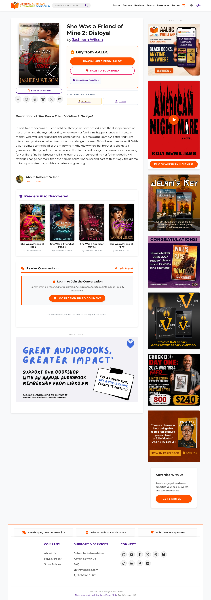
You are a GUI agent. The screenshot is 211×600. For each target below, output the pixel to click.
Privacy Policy (52, 558)
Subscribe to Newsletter (89, 553)
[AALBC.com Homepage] (30, 5)
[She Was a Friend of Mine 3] (91, 223)
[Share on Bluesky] (43, 99)
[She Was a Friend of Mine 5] (32, 223)
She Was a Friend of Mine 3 (92, 245)
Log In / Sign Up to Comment (79, 298)
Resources (163, 5)
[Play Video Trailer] (174, 120)
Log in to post (125, 268)
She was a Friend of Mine (121, 245)
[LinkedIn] (132, 563)
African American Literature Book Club (96, 595)
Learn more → (35, 181)
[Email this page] (60, 99)
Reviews (139, 5)
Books (116, 5)
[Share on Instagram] (26, 99)
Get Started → (174, 498)
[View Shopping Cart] (184, 5)
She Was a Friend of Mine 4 (62, 245)
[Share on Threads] (35, 99)
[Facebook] (140, 554)
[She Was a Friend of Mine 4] (62, 223)
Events (151, 5)
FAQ (76, 564)
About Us (50, 553)
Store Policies (52, 564)
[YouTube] (132, 554)
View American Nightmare (176, 164)
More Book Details (86, 80)
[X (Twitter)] (148, 554)
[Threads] (156, 554)
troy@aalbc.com (87, 569)
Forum (176, 5)
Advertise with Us (85, 558)
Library (122, 101)
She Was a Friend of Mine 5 (32, 245)
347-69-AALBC (86, 575)
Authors (127, 5)
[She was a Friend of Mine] (121, 223)
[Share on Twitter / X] (51, 99)
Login (197, 5)
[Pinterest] (140, 563)
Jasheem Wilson (87, 39)
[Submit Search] (86, 5)
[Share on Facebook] (18, 99)
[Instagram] (123, 554)
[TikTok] (123, 563)
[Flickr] (148, 563)
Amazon (86, 101)
